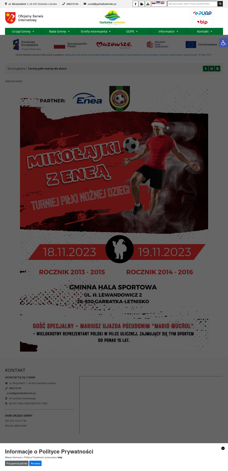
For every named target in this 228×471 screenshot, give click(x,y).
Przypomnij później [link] (17, 463)
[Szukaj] (220, 4)
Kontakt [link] (203, 31)
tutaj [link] (60, 457)
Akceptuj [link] (35, 463)
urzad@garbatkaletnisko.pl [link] (102, 4)
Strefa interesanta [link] (94, 31)
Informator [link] (167, 31)
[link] (223, 42)
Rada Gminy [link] (57, 31)
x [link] (223, 448)
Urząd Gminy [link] (21, 31)
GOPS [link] (130, 31)
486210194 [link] (72, 4)
